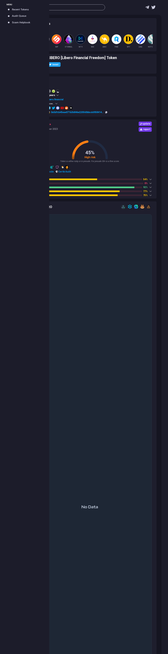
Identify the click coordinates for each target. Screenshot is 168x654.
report (146, 129)
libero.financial (55, 99)
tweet (55, 64)
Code (50, 171)
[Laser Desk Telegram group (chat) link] (147, 8)
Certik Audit (64, 171)
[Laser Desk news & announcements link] (153, 8)
